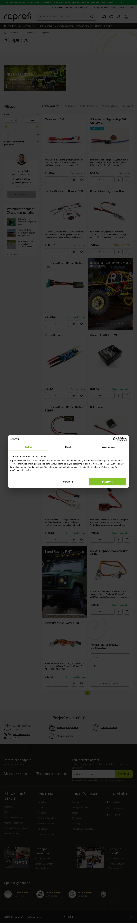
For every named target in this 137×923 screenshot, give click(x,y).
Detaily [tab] (68, 447)
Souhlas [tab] (28, 447)
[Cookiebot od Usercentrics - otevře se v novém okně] (115, 439)
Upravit (66, 482)
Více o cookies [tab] (108, 447)
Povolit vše (107, 482)
